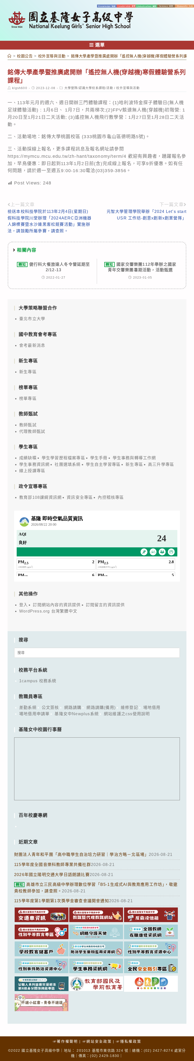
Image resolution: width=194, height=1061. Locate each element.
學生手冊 (99, 458)
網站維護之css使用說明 (127, 714)
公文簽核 (50, 707)
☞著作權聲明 (65, 1041)
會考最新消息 (32, 345)
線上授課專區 (32, 471)
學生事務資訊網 (34, 464)
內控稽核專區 (111, 497)
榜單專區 (28, 398)
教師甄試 (28, 425)
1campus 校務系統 (37, 681)
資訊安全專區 (80, 497)
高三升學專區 (161, 464)
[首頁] (10, 56)
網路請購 (73, 707)
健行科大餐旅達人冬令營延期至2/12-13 (54, 267)
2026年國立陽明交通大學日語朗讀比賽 (52, 875)
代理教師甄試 (32, 431)
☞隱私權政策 (128, 1041)
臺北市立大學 (32, 319)
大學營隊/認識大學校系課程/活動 (88, 88)
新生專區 (28, 372)
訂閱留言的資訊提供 (105, 605)
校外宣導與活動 (127, 88)
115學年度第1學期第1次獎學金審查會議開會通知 (61, 901)
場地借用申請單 (34, 714)
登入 (23, 605)
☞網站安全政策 (97, 1041)
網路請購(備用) (101, 707)
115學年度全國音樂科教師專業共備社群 (52, 864)
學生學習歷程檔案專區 (63, 458)
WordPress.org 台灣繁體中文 (48, 611)
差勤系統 (28, 707)
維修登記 (129, 707)
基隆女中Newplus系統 (77, 714)
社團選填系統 (68, 464)
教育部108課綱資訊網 (40, 497)
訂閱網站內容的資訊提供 (57, 605)
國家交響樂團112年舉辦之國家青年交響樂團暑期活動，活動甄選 (141, 267)
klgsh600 (19, 88)
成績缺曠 (28, 458)
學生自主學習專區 (103, 464)
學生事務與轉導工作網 (134, 458)
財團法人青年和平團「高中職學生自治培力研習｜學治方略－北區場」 (81, 854)
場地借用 (152, 707)
